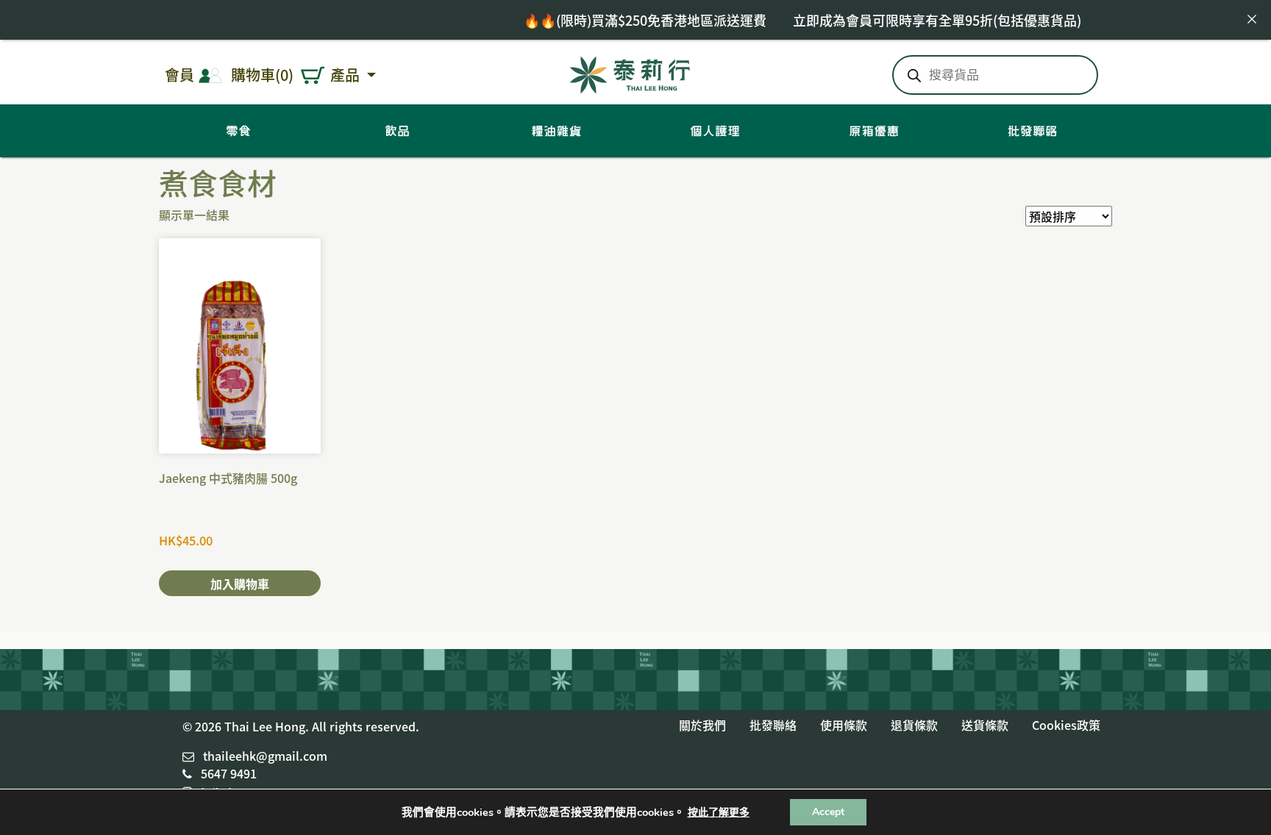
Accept (828, 812)
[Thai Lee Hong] (630, 72)
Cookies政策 (1066, 725)
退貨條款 (914, 725)
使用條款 (843, 725)
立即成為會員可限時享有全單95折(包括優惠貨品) (915, 19)
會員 (179, 74)
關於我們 (702, 725)
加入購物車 (239, 583)
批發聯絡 (773, 725)
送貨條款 (984, 725)
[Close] (1251, 19)
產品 (346, 74)
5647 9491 (229, 773)
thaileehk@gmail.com (265, 755)
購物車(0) (262, 74)
